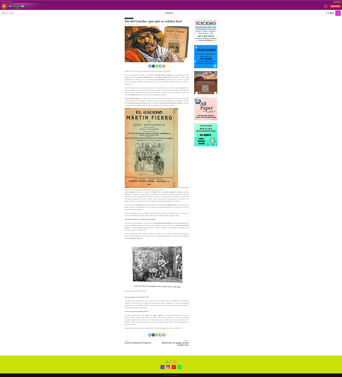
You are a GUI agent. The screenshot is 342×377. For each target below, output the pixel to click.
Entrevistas (169, 13)
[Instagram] (329, 13)
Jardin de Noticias (129, 18)
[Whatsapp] (156, 66)
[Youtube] (331, 13)
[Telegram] (160, 66)
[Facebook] (327, 13)
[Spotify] (333, 13)
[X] (153, 66)
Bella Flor (7, 13)
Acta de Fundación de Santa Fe (138, 343)
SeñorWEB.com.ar (173, 375)
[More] (163, 66)
